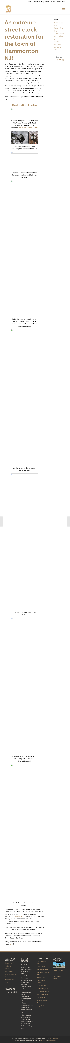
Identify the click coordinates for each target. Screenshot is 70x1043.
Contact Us (44, 1040)
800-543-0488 (54, 1038)
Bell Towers (58, 44)
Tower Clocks (41, 986)
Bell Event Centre (42, 995)
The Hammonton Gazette (28, 128)
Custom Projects (42, 989)
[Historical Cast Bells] (68, 521)
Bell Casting (58, 36)
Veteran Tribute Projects (42, 1002)
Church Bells (58, 28)
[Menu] (62, 9)
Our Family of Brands (9, 967)
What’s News (9, 971)
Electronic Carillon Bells (43, 973)
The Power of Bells (41, 962)
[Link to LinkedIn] (16, 992)
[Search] (58, 9)
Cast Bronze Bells (58, 24)
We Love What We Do (11, 975)
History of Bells (57, 48)
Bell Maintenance (59, 32)
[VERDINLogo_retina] (8, 9)
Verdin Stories (9, 979)
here (11, 944)
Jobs (6, 982)
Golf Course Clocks (41, 982)
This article (18, 916)
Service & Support (43, 992)
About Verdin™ (9, 963)
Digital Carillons (57, 40)
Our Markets (41, 998)
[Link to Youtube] (60, 60)
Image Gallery (41, 1006)
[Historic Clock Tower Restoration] (1, 521)
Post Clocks (41, 977)
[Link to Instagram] (63, 60)
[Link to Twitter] (57, 60)
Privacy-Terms (52, 1040)
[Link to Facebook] (55, 60)
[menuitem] (30, 2)
